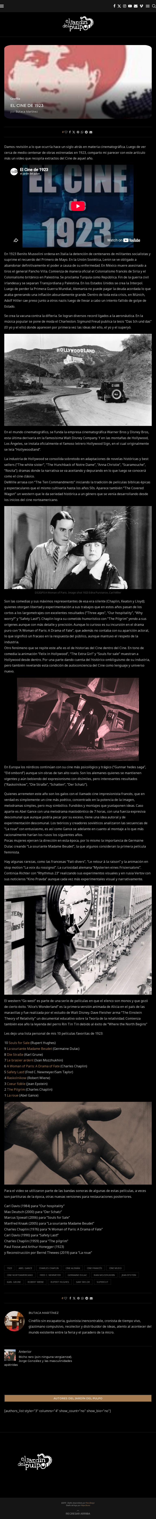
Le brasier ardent (20, 1060)
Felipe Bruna (85, 1505)
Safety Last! (15, 1072)
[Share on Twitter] (73, 132)
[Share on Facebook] (70, 132)
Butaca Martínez (27, 111)
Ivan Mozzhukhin (104, 1275)
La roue (12, 1095)
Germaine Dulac (77, 1275)
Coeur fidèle (16, 1084)
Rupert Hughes (60, 1281)
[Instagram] (124, 6)
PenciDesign (90, 1503)
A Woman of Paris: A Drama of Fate (33, 1066)
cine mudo (115, 1268)
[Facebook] (114, 6)
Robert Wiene (36, 1281)
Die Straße (15, 1054)
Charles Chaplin (49, 1268)
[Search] (154, 6)
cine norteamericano (20, 1275)
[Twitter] (119, 6)
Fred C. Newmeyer (50, 1275)
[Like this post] (66, 132)
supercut (102, 1281)
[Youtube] (130, 6)
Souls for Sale (19, 1043)
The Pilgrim (16, 1089)
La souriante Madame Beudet (29, 1048)
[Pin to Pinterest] (78, 132)
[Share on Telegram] (86, 132)
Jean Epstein (129, 1275)
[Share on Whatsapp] (82, 132)
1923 (9, 1268)
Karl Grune (14, 1281)
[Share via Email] (90, 132)
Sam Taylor (83, 1281)
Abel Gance (25, 1268)
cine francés (94, 1268)
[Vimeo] (141, 6)
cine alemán (73, 1268)
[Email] (136, 6)
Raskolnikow (16, 1078)
